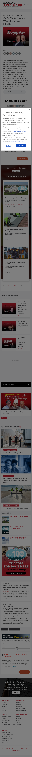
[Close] (29, 109)
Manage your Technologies (9, 146)
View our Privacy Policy (18, 141)
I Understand (21, 145)
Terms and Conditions (19, 132)
